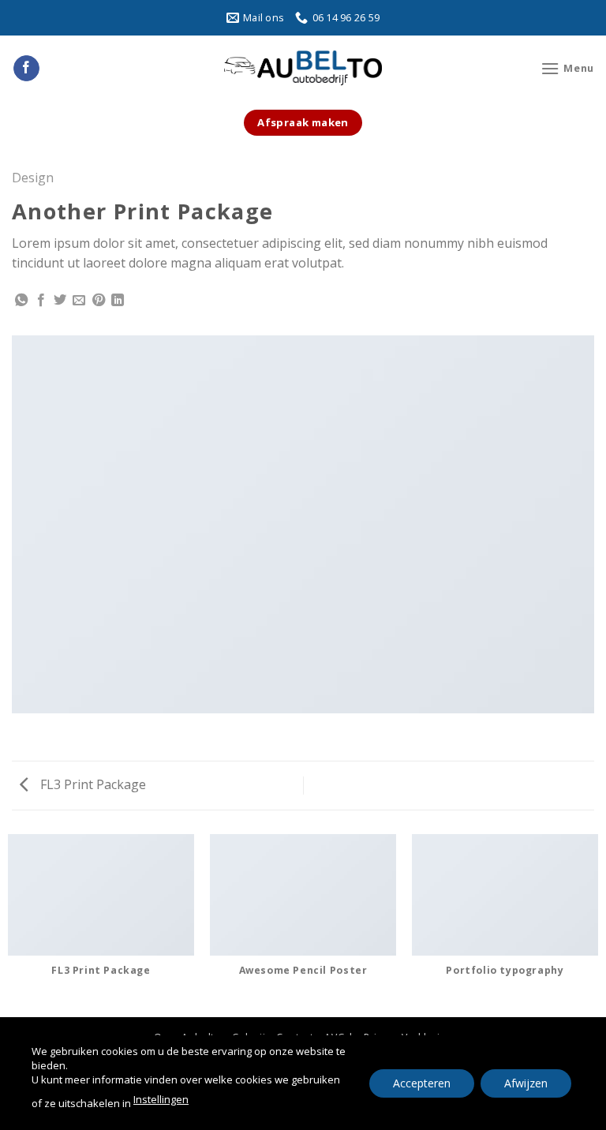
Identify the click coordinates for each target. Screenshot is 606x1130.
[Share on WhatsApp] (21, 301)
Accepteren (422, 1082)
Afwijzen (526, 1082)
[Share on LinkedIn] (117, 301)
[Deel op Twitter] (60, 301)
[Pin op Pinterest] (98, 301)
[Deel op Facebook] (41, 301)
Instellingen (161, 1099)
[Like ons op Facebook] (26, 68)
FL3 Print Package (91, 784)
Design (33, 177)
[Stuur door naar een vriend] (79, 301)
